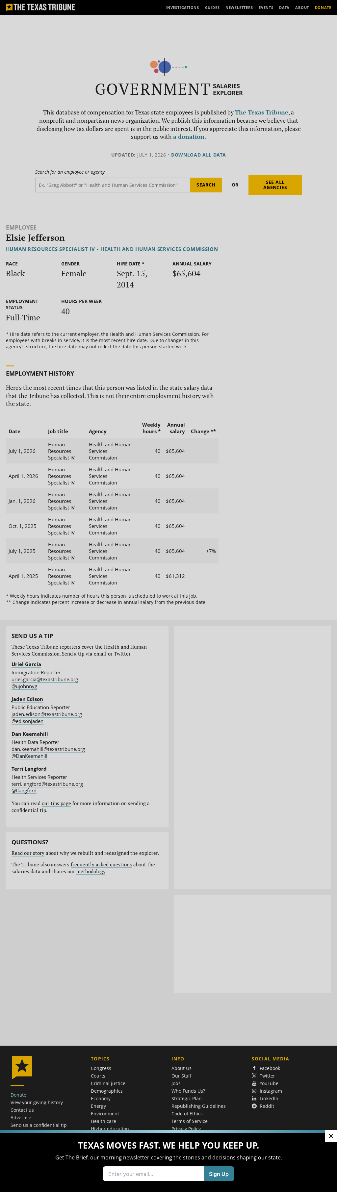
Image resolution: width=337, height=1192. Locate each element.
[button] (168, 596)
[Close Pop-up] (331, 1136)
